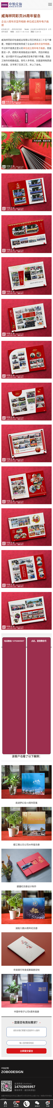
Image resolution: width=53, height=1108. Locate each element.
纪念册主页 (5, 29)
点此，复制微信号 (38, 640)
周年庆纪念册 (17, 29)
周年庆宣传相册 (41, 43)
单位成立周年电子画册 (34, 48)
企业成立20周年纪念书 (38, 29)
